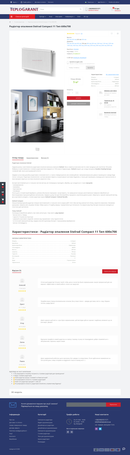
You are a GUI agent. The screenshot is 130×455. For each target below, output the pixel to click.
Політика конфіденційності (18, 431)
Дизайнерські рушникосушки (47, 428)
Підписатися (113, 404)
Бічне (74, 262)
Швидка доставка (110, 91)
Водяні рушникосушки (45, 422)
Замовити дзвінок (93, 10)
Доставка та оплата (40, 2)
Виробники (13, 439)
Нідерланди (72, 245)
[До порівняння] (118, 33)
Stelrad (76, 49)
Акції (50, 16)
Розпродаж (41, 442)
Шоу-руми (58, 16)
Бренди (42, 16)
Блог (79, 16)
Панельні (73, 256)
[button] (14, 2)
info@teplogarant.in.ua (103, 422)
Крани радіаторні (43, 439)
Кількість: (70, 90)
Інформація (69, 16)
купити (78, 98)
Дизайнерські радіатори (46, 425)
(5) (81, 33)
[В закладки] (112, 33)
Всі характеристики (112, 74)
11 (75, 258)
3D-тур (86, 16)
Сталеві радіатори (19, 22)
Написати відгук (110, 271)
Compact (73, 241)
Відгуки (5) (45, 158)
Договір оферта (14, 428)
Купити (90, 68)
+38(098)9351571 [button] (101, 420)
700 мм (74, 252)
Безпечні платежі (110, 112)
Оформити (118, 10)
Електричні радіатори (45, 420)
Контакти (50, 2)
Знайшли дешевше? (79, 58)
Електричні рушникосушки (46, 431)
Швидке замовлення (78, 104)
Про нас (12, 420)
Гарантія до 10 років (109, 102)
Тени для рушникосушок (46, 436)
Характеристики (32, 158)
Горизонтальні (71, 260)
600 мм (74, 249)
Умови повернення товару (18, 425)
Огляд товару (18, 158)
